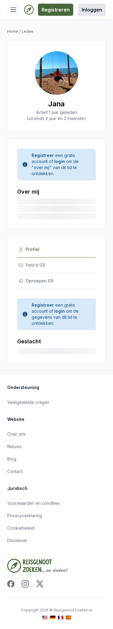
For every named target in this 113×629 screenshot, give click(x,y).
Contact (15, 471)
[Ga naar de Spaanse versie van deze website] (68, 618)
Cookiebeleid (20, 528)
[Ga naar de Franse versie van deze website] (60, 618)
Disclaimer (17, 540)
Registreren (56, 10)
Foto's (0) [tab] (35, 265)
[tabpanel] (56, 326)
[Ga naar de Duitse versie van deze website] (52, 618)
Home (12, 31)
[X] (39, 583)
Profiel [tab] (32, 249)
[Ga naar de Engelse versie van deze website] (45, 618)
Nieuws (14, 446)
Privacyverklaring (24, 515)
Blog (11, 458)
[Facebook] (10, 583)
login (59, 161)
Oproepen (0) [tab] (40, 280)
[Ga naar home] (29, 10)
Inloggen (92, 10)
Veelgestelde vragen (28, 402)
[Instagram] (25, 583)
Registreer (43, 155)
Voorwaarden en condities (33, 503)
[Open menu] (13, 10)
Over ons (16, 434)
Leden (27, 31)
